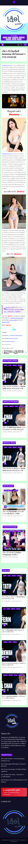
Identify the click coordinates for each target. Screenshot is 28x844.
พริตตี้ (5, 531)
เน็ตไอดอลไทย (15, 37)
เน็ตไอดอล (14, 39)
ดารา (4, 608)
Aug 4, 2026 (7, 431)
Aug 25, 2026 (7, 390)
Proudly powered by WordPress (9, 840)
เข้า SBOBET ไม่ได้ (5, 801)
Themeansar (14, 841)
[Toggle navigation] (18, 45)
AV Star (6, 490)
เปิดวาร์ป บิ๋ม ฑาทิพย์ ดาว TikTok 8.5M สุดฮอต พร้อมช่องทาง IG (14, 597)
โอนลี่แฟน (19, 39)
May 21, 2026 (7, 557)
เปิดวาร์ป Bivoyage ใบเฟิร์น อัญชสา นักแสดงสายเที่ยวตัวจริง (13, 631)
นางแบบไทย (8, 39)
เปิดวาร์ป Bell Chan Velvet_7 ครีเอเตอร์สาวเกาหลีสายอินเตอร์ (13, 697)
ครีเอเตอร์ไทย (21, 37)
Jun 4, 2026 (7, 516)
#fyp (7, 309)
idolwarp (5, 37)
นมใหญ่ (9, 37)
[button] (21, 44)
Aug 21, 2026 (6, 634)
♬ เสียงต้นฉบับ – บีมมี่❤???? (14, 311)
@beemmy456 (10, 307)
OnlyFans (11, 406)
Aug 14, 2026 (6, 667)
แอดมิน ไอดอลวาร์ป (17, 390)
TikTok (5, 365)
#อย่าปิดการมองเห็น (14, 309)
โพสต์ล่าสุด (20, 365)
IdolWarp (15, 557)
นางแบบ (10, 365)
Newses (23, 840)
